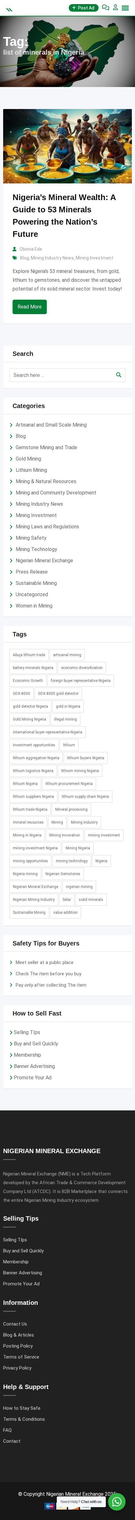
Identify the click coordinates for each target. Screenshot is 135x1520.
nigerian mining (79, 887)
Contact (11, 1441)
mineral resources (28, 822)
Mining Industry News (52, 257)
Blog (24, 257)
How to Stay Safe (21, 1408)
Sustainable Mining (36, 583)
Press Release (32, 572)
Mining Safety (31, 538)
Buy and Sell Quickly (36, 1044)
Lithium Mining (31, 470)
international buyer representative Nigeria (47, 732)
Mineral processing (71, 809)
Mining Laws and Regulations (47, 527)
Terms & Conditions (24, 1419)
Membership (27, 1055)
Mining (57, 822)
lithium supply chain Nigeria (85, 796)
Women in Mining (34, 606)
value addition (65, 912)
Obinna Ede (30, 249)
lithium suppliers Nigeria (33, 796)
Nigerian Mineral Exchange (44, 561)
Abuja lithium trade (29, 655)
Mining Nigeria (78, 848)
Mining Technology (36, 549)
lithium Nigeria (25, 784)
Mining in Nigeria (27, 835)
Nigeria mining (25, 874)
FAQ (7, 1430)
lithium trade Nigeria (30, 809)
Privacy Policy (17, 1368)
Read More (30, 307)
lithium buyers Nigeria (85, 758)
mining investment (104, 835)
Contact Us (15, 1324)
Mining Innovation (64, 835)
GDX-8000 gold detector (58, 693)
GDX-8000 (21, 693)
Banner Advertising (34, 1066)
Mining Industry (84, 822)
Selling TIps (27, 1032)
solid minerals (91, 899)
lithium (69, 745)
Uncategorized (32, 594)
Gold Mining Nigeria (29, 719)
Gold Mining (28, 459)
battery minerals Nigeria (33, 668)
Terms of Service (21, 1357)
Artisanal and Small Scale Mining (51, 425)
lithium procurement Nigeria (69, 784)
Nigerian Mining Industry (34, 899)
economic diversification (82, 668)
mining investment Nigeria (35, 848)
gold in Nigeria (68, 706)
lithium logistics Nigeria (33, 771)
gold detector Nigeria (30, 706)
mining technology (72, 861)
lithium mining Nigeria (80, 771)
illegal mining (65, 719)
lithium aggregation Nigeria (36, 758)
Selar (66, 899)
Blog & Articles (18, 1335)
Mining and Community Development (56, 493)
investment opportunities (34, 745)
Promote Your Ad (32, 1078)
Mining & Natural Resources (46, 481)
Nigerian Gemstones (63, 874)
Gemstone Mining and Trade (46, 447)
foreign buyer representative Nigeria (81, 680)
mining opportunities (30, 861)
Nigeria (101, 861)
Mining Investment (94, 257)
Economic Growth (28, 680)
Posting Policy (18, 1346)
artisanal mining (67, 655)
